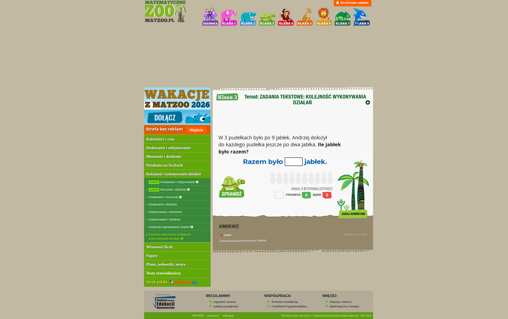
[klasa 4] (286, 17)
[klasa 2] (248, 17)
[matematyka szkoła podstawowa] (171, 11)
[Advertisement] (254, 57)
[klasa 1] (229, 17)
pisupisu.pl (213, 315)
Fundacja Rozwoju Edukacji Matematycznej (336, 315)
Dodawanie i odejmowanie (172, 182)
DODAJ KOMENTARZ (353, 214)
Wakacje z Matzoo (341, 302)
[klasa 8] (361, 17)
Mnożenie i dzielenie (168, 189)
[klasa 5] (304, 17)
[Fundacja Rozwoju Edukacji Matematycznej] (161, 300)
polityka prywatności (226, 306)
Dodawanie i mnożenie (164, 197)
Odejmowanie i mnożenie (165, 212)
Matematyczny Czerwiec (344, 306)
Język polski (157, 282)
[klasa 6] (324, 17)
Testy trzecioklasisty (163, 273)
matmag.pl (228, 315)
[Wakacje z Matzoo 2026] (177, 106)
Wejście (196, 129)
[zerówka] (210, 17)
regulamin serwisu (225, 302)
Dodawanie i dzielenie (163, 204)
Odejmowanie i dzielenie (164, 219)
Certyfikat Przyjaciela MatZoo (289, 306)
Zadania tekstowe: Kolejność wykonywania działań (170, 236)
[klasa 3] (267, 17)
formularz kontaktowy (285, 302)
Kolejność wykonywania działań (169, 227)
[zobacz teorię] (368, 102)
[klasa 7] (342, 17)
